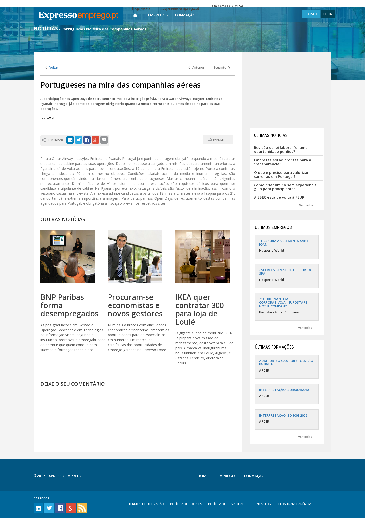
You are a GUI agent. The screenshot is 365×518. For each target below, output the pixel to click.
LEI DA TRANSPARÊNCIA (294, 504)
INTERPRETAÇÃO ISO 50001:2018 (284, 389)
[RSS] (82, 507)
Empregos (158, 14)
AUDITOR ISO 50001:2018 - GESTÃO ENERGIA (286, 362)
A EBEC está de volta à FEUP (279, 197)
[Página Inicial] (135, 14)
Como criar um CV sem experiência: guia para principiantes (286, 186)
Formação (185, 14)
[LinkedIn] (70, 139)
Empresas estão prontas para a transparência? (282, 162)
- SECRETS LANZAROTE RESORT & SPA (285, 272)
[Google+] (95, 139)
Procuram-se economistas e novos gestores (135, 305)
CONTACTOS (261, 504)
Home (202, 475)
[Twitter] (78, 139)
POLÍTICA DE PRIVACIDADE (227, 504)
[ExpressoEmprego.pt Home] (78, 16)
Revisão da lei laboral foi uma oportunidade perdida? (281, 149)
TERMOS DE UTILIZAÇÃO (146, 504)
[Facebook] (87, 139)
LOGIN (327, 14)
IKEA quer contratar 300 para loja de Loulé (199, 309)
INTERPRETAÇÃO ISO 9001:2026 (283, 415)
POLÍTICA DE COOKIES (186, 504)
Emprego (226, 475)
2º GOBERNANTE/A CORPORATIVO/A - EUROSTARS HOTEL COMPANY (283, 302)
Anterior (197, 67)
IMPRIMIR (219, 139)
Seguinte (221, 67)
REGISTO (311, 14)
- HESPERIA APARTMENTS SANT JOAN (284, 242)
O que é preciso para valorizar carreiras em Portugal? (281, 174)
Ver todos (308, 205)
